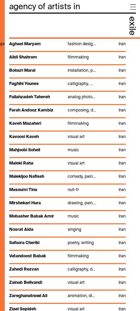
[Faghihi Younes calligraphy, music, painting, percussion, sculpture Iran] (67, 88)
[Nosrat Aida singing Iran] (67, 234)
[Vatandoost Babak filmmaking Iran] (67, 260)
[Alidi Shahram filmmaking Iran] (67, 61)
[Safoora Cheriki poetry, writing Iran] (67, 247)
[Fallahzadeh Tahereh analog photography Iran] (67, 101)
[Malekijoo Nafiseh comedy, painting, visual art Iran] (67, 181)
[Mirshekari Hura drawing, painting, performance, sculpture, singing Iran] (67, 207)
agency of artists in (44, 7)
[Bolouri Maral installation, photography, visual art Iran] (67, 75)
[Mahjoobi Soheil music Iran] (67, 154)
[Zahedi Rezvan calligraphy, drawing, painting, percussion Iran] (67, 274)
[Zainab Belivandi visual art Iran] (67, 287)
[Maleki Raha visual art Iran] (67, 168)
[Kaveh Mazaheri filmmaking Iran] (67, 128)
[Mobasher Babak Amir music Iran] (67, 221)
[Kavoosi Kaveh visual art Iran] (67, 141)
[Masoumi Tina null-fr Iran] (67, 194)
